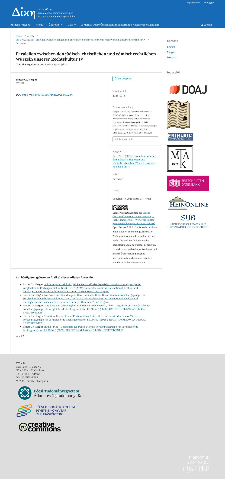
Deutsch (171, 57)
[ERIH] (180, 140)
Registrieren (193, 2)
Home (19, 36)
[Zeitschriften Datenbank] (188, 190)
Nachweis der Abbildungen (60, 295)
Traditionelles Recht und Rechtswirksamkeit (69, 316)
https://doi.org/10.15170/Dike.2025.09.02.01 (47, 94)
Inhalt (48, 326)
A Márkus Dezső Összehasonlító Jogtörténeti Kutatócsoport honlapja (120, 24)
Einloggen (209, 2)
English (171, 46)
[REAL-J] (180, 170)
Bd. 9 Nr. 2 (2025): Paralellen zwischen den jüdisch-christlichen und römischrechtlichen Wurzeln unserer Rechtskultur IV (81, 39)
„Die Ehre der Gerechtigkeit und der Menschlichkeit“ (75, 305)
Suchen (207, 24)
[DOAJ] (188, 95)
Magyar (171, 52)
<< (17, 336)
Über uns (54, 24)
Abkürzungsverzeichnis (58, 284)
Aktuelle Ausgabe (20, 24)
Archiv (39, 24)
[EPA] (178, 127)
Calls (71, 24)
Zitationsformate (124, 139)
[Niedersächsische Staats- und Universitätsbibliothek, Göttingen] (188, 227)
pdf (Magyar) (124, 78)
